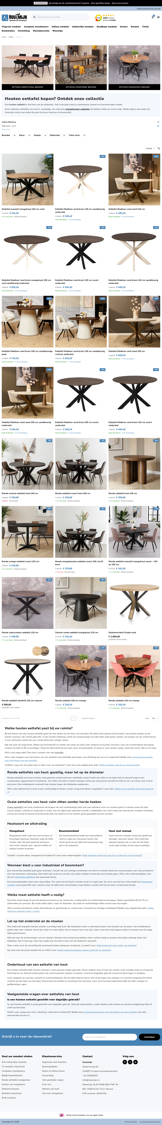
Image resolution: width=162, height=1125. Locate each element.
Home (4, 37)
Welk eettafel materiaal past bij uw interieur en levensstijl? (112, 855)
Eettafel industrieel (11, 1093)
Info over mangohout (52, 1093)
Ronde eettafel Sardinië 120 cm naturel (22, 700)
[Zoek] (34, 17)
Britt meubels (9, 1097)
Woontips (57, 30)
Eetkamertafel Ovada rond (122, 632)
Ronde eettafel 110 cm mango (124, 700)
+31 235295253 (90, 1075)
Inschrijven (149, 1037)
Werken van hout (50, 1089)
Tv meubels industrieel (13, 1066)
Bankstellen (8, 30)
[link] (68, 718)
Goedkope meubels (107, 26)
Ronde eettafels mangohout (16, 1080)
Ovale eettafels (15, 807)
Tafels (145, 26)
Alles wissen (6, 129)
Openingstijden (50, 1066)
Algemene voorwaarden (54, 1062)
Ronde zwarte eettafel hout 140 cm (20, 493)
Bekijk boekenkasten (12, 1075)
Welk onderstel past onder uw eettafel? (116, 945)
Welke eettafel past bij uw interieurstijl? (119, 765)
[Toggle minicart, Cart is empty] (158, 17)
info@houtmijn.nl (91, 1080)
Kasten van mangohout (13, 1084)
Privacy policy (131, 1122)
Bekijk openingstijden (120, 3)
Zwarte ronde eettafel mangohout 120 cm (76, 632)
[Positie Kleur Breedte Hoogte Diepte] (149, 148)
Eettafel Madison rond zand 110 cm (127, 209)
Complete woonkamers (36, 26)
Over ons (46, 1084)
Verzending (48, 1075)
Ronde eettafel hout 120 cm (123, 493)
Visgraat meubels (11, 26)
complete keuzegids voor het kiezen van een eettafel (110, 1012)
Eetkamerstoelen (10, 1089)
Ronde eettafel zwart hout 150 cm (72, 493)
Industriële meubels (83, 26)
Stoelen (135, 26)
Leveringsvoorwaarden (150, 1122)
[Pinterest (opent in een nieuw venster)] (125, 1062)
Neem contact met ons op (148, 8)
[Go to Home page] (14, 17)
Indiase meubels (60, 26)
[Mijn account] (152, 17)
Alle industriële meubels (14, 1062)
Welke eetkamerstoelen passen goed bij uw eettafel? (84, 950)
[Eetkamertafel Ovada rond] (134, 603)
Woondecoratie (41, 30)
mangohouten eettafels (77, 109)
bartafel (59, 752)
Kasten (124, 26)
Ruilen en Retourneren (53, 1071)
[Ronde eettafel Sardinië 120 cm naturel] (27, 671)
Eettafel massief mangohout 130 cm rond (23, 209)
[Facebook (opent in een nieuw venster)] (130, 1062)
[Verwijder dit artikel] (158, 126)
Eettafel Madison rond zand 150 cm (127, 351)
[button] (81, 122)
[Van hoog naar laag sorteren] (159, 148)
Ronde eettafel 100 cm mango (70, 700)
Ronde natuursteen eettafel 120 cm (20, 632)
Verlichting (24, 30)
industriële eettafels (24, 877)
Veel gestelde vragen (53, 1080)
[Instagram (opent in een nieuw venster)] (135, 1062)
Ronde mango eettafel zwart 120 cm (20, 561)
